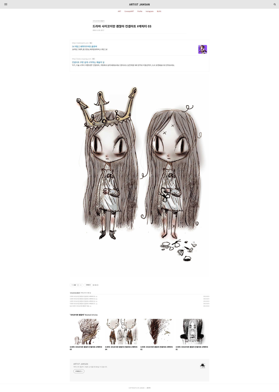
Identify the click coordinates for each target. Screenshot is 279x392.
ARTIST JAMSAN (139, 4)
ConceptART (129, 11)
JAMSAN (142, 388)
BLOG (159, 11)
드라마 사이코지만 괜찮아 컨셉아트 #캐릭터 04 (82, 299)
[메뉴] (6, 4)
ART (119, 11)
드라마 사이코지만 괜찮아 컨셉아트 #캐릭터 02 (82, 301)
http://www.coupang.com (81, 59)
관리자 (148, 388)
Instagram (149, 11)
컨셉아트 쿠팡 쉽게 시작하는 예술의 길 (88, 62)
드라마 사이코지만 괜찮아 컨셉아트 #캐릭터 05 (82, 296)
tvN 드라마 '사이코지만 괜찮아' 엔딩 (79, 306)
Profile (139, 11)
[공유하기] (78, 285)
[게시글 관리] (80, 285)
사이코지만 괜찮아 (75, 293)
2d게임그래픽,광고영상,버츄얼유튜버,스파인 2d (89, 49)
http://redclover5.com (80, 43)
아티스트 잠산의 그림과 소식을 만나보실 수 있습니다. (90, 367)
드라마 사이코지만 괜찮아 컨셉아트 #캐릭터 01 (82, 303)
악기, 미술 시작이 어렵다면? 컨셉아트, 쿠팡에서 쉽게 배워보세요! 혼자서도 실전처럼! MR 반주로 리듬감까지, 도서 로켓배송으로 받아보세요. (123, 65)
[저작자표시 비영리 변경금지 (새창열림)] (95, 285)
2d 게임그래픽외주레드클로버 (84, 46)
